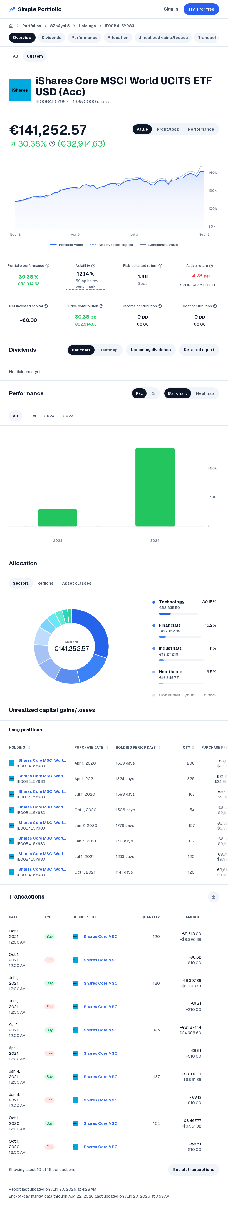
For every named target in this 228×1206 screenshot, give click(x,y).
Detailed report (199, 349)
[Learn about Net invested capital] (46, 306)
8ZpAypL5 (60, 25)
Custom (35, 56)
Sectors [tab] (21, 583)
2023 (68, 415)
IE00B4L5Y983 (119, 25)
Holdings (87, 25)
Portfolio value (71, 244)
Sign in (171, 9)
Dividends (51, 37)
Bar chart (81, 350)
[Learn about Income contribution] (160, 306)
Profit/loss (168, 129)
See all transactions (193, 1169)
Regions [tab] (45, 583)
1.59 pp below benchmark (85, 283)
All (15, 56)
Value (142, 129)
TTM (31, 415)
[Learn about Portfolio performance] (47, 266)
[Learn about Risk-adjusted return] (160, 266)
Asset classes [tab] (76, 583)
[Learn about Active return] (211, 266)
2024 (49, 415)
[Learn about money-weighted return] (52, 143)
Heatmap (109, 350)
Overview (22, 37)
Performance (84, 37)
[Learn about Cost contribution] (215, 306)
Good (143, 283)
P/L (139, 393)
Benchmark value (163, 244)
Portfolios (31, 25)
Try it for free (201, 9)
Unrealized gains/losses (163, 37)
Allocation (118, 37)
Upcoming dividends (151, 349)
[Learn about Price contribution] (101, 306)
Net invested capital (116, 244)
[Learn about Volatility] (93, 266)
